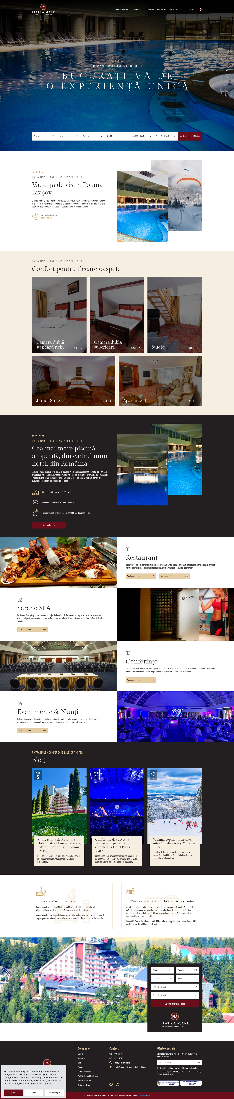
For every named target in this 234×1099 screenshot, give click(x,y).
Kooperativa (143, 1095)
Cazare (135, 9)
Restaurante (148, 9)
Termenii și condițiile (163, 1074)
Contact (191, 9)
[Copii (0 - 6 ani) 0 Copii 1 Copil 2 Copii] (141, 136)
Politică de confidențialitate (88, 1076)
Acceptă (13, 1092)
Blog (79, 1062)
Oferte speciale (122, 9)
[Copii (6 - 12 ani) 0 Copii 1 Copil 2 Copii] (166, 136)
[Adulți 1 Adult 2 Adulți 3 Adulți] (117, 136)
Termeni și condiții (84, 1071)
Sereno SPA (161, 9)
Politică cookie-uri (84, 1080)
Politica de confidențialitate (191, 1068)
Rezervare (181, 9)
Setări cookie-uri (84, 1085)
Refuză (34, 1092)
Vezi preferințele (54, 1092)
